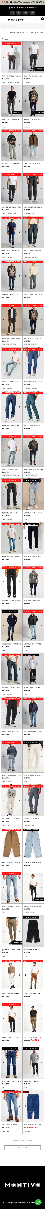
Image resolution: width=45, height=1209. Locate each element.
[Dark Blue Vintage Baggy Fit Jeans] (11, 669)
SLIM (36, 32)
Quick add (12, 66)
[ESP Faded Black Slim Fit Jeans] (11, 582)
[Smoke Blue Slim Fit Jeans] (33, 451)
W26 (4, 869)
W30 (4, 82)
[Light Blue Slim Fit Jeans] (11, 363)
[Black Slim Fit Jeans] (11, 494)
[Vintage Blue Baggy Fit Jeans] (11, 145)
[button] (3, 57)
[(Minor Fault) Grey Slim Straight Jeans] (11, 101)
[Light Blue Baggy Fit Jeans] (33, 625)
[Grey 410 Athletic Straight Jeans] (11, 319)
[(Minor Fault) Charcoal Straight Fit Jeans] (33, 57)
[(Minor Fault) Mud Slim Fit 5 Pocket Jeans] (11, 931)
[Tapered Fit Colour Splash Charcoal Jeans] (11, 57)
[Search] (35, 19)
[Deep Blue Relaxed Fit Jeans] (33, 582)
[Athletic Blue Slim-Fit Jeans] (11, 1106)
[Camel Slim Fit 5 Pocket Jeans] (33, 975)
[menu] (2, 19)
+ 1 (18, 82)
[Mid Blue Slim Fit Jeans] (11, 538)
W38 (29, 126)
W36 (15, 82)
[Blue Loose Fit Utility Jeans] (33, 1106)
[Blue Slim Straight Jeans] (33, 363)
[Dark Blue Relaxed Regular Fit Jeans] (33, 319)
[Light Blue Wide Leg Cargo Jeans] (33, 844)
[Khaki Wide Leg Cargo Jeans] (11, 844)
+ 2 (39, 169)
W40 (15, 213)
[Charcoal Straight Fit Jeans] (11, 188)
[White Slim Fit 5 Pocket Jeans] (11, 975)
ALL (6, 32)
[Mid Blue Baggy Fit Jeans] (33, 713)
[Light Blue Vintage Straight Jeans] (33, 494)
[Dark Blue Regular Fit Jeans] (11, 276)
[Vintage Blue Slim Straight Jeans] (33, 407)
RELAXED (20, 32)
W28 (4, 169)
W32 (8, 82)
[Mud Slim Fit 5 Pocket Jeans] (33, 1019)
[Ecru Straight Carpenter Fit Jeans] (33, 756)
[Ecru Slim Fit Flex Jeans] (11, 800)
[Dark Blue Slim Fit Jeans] (33, 538)
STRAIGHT (29, 32)
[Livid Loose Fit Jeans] (33, 800)
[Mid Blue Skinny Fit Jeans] (11, 625)
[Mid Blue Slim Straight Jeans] (11, 232)
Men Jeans (11, 26)
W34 (11, 82)
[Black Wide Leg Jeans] (33, 931)
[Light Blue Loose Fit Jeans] (33, 145)
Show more (22, 1148)
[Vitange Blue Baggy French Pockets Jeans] (33, 232)
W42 (4, 650)
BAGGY (12, 32)
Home (3, 26)
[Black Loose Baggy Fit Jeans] (11, 713)
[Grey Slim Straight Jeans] (33, 188)
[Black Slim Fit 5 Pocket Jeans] (11, 1019)
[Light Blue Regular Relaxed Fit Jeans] (11, 451)
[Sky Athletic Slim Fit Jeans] (11, 1062)
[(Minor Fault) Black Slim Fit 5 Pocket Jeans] (33, 888)
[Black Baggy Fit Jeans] (33, 669)
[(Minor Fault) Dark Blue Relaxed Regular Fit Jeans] (33, 101)
